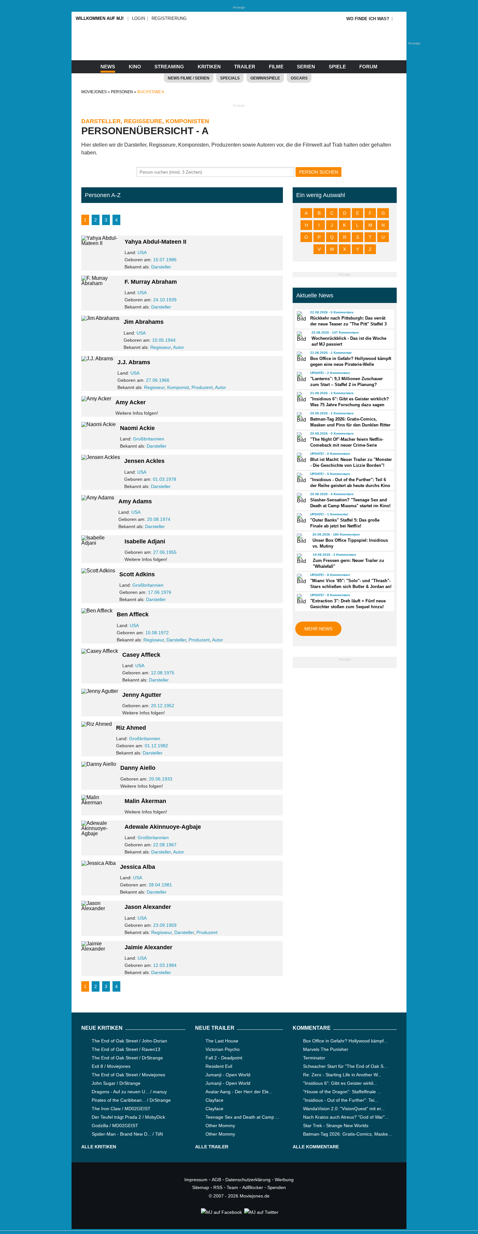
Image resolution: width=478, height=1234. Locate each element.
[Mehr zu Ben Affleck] (97, 610)
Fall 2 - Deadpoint (224, 1057)
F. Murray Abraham (151, 282)
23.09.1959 (165, 925)
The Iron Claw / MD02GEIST (121, 1108)
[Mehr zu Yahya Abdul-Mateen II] (100, 243)
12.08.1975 (162, 672)
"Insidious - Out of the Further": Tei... (340, 1100)
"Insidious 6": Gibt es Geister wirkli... (340, 1083)
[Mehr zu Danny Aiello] (98, 764)
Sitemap (200, 1187)
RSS (217, 1187)
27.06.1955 (165, 552)
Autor (178, 347)
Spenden (276, 1187)
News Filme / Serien (188, 78)
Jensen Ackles (144, 461)
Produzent (202, 387)
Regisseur (160, 347)
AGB (216, 1179)
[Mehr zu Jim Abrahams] (100, 318)
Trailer (244, 66)
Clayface (214, 1100)
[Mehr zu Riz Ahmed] (96, 724)
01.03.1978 (164, 479)
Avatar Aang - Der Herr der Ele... (239, 1091)
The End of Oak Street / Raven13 (126, 1049)
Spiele (337, 66)
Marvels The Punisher (325, 1049)
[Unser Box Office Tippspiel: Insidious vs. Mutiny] (301, 538)
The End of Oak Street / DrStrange (127, 1057)
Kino (135, 66)
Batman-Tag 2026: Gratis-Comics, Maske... (347, 1134)
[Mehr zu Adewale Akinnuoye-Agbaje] (100, 833)
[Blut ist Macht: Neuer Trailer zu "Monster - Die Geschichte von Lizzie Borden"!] (300, 457)
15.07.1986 (165, 259)
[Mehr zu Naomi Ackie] (98, 424)
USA (142, 252)
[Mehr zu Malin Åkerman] (100, 802)
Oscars (299, 78)
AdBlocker (252, 1187)
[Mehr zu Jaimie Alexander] (100, 949)
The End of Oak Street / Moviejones (128, 1074)
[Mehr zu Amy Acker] (96, 398)
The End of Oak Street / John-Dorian (129, 1040)
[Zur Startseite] (239, 48)
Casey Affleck (141, 655)
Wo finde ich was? (367, 18)
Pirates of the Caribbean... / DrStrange (131, 1100)
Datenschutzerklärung (248, 1179)
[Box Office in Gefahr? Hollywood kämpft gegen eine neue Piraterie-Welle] (300, 357)
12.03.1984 (165, 965)
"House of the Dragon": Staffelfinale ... (342, 1091)
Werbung (284, 1179)
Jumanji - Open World (228, 1074)
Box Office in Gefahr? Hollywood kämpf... (345, 1040)
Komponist (178, 387)
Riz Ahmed (131, 728)
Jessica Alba (137, 867)
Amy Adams (135, 501)
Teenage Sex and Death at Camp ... (242, 1117)
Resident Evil (219, 1066)
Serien (306, 66)
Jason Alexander (148, 907)
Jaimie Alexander (148, 947)
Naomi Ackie (137, 428)
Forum (368, 66)
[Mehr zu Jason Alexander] (100, 908)
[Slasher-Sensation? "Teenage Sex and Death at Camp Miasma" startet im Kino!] (300, 498)
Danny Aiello (137, 768)
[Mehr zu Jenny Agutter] (99, 691)
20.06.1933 (160, 779)
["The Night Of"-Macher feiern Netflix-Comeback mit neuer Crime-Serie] (300, 437)
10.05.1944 (164, 340)
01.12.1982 (156, 745)
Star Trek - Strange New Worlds (335, 1125)
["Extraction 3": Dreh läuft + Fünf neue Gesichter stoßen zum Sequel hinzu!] (300, 599)
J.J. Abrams (133, 362)
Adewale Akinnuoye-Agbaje (163, 827)
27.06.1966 (157, 380)
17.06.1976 (159, 592)
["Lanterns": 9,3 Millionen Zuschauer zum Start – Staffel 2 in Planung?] (300, 377)
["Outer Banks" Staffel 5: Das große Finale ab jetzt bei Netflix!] (300, 518)
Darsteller (161, 266)
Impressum (195, 1179)
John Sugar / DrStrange (116, 1083)
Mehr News (318, 628)
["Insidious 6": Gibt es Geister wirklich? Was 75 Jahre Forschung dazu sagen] (300, 397)
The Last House (222, 1040)
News (107, 66)
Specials (230, 78)
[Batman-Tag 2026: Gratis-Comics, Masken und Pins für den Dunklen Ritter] (300, 417)
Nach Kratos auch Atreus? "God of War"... (346, 1117)
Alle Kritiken (98, 1146)
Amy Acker (130, 402)
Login (138, 18)
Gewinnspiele (265, 78)
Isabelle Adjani (145, 541)
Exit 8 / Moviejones (111, 1066)
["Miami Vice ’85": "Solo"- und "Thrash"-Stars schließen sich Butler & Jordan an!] (300, 579)
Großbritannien (148, 438)
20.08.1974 (158, 519)
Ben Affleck (133, 614)
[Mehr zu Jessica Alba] (98, 863)
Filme (276, 66)
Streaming (169, 66)
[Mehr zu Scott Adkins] (98, 570)
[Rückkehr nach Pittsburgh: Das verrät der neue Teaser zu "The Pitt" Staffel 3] (300, 316)
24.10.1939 (165, 299)
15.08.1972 (157, 632)
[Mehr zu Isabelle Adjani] (100, 543)
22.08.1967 (165, 844)
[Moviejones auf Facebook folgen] (221, 1212)
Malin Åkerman (145, 801)
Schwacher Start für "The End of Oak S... (345, 1066)
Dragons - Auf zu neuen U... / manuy (129, 1091)
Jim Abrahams (144, 322)
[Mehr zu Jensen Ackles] (100, 457)
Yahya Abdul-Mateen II (155, 241)
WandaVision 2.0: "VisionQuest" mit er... (344, 1108)
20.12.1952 (162, 705)
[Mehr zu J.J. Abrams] (97, 358)
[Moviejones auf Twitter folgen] (260, 1212)
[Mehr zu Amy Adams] (97, 497)
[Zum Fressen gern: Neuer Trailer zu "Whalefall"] (302, 558)
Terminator (314, 1057)
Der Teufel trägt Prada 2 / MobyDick (128, 1117)
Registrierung (169, 18)
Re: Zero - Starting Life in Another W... (342, 1074)
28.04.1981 (160, 884)
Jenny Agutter (141, 695)
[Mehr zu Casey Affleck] (99, 651)
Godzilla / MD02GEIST (115, 1125)
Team (232, 1187)
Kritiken (209, 66)
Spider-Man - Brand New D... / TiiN (127, 1134)
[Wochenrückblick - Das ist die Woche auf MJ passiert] (301, 336)
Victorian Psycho (223, 1049)
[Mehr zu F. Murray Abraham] (100, 283)
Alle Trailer (211, 1146)
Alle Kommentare (316, 1146)
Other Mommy (220, 1125)
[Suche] (399, 18)
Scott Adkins (137, 574)
